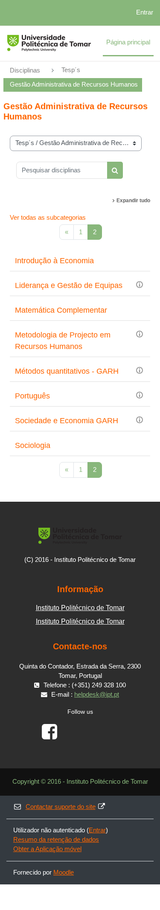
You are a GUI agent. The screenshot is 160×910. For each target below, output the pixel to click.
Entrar (144, 12)
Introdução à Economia (54, 260)
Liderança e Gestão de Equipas (68, 285)
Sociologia (32, 445)
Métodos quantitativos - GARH (67, 371)
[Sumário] (139, 284)
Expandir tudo (133, 201)
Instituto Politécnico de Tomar (80, 607)
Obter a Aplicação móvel (47, 849)
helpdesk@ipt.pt (96, 694)
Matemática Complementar (61, 310)
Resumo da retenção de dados (56, 839)
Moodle (63, 872)
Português (32, 396)
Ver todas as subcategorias (48, 217)
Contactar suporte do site (61, 806)
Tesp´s (70, 70)
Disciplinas (25, 70)
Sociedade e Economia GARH (66, 420)
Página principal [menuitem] (128, 42)
